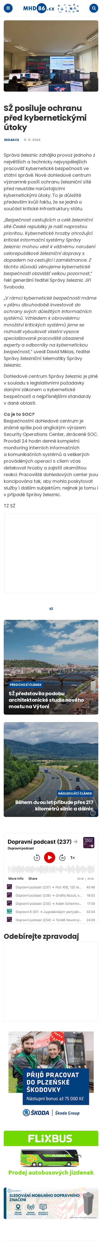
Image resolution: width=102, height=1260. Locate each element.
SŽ (51, 609)
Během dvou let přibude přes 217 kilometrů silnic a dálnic (54, 805)
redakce (11, 140)
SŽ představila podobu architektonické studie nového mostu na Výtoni (46, 700)
